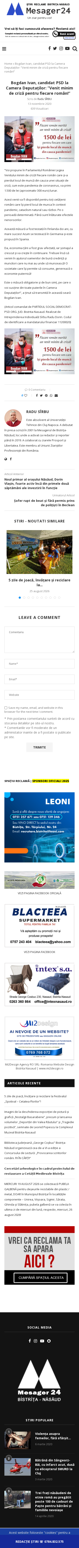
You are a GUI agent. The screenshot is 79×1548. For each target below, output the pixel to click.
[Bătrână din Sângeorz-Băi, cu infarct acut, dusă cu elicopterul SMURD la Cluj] (17, 1467)
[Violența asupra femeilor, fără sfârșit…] (17, 1440)
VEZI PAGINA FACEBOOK (39, 952)
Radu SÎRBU (45, 99)
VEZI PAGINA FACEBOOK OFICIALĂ (39, 893)
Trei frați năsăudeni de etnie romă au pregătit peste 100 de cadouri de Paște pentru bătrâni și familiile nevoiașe (54, 1501)
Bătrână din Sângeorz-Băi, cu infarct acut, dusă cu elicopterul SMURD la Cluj (54, 1466)
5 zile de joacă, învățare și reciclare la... (39, 582)
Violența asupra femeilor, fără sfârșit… (53, 1436)
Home (8, 64)
